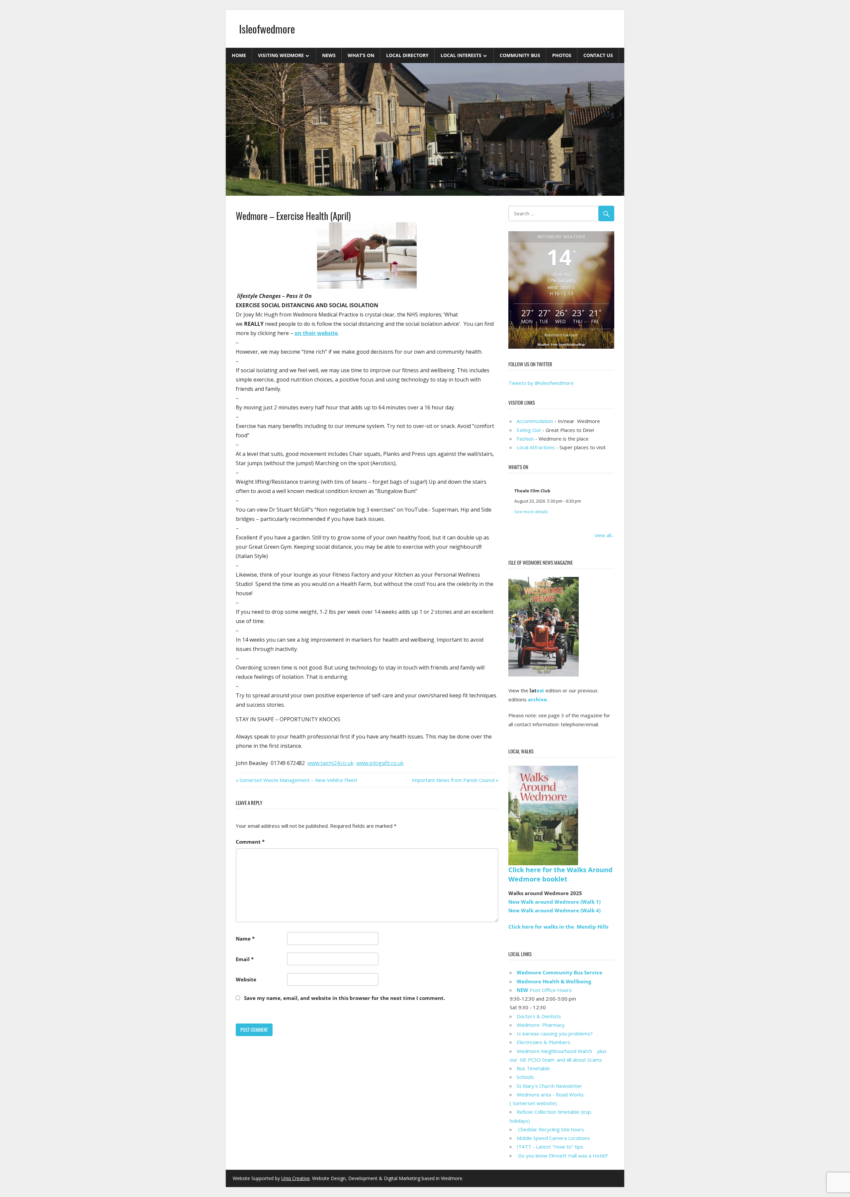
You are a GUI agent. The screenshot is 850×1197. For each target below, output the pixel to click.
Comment (250, 841)
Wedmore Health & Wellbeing (554, 981)
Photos (561, 55)
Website (246, 979)
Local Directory (407, 55)
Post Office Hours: (544, 990)
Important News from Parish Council (453, 780)
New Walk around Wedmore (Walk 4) (554, 910)
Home (239, 55)
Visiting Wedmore (281, 55)
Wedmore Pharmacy (541, 1024)
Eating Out (529, 430)
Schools (525, 1077)
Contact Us (598, 55)
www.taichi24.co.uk (330, 763)
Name (245, 938)
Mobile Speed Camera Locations (553, 1138)
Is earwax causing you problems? (555, 1033)
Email (245, 959)
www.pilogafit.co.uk (380, 763)
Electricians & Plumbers (543, 1042)
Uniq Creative (295, 1178)
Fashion (525, 438)
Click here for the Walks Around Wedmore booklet (560, 874)
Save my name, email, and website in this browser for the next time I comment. (344, 998)
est (540, 690)
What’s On (361, 55)
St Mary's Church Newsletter (549, 1086)
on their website (316, 333)
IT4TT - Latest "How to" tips (550, 1146)
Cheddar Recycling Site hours (554, 1129)
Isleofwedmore (267, 28)
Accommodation (535, 421)
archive (537, 699)
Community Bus (520, 55)
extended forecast (561, 334)
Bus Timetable (533, 1068)
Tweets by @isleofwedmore (541, 383)
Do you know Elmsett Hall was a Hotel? (562, 1155)
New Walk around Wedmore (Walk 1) (554, 901)
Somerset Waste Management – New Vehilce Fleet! (298, 780)
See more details (531, 512)
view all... (604, 535)
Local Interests (461, 55)
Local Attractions (536, 447)
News (329, 55)
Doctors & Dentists (539, 1016)
